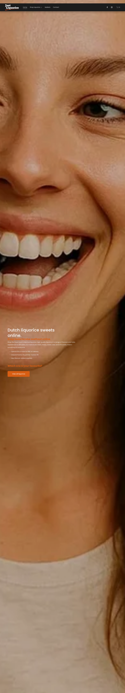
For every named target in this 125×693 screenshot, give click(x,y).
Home (25, 7)
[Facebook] (107, 7)
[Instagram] (112, 7)
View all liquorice (18, 374)
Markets (47, 7)
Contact (56, 7)
